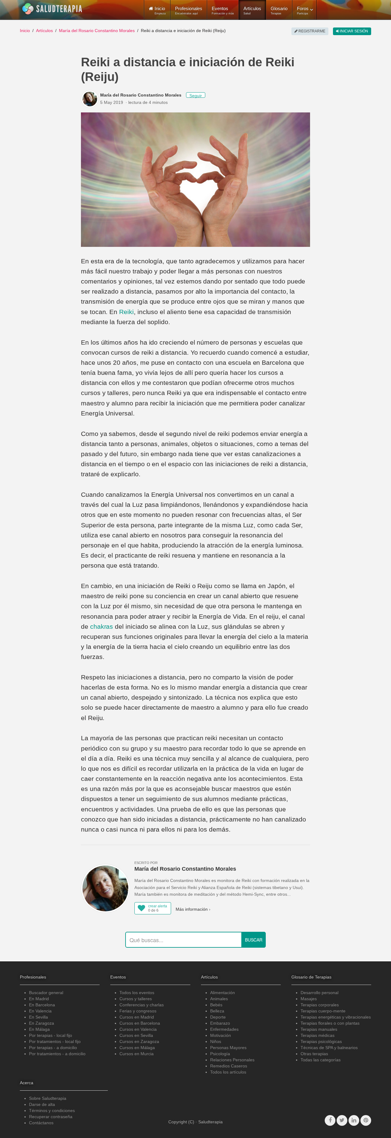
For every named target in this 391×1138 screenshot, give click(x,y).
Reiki (126, 311)
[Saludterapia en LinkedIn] (354, 1120)
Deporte (218, 1017)
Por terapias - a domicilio (53, 1047)
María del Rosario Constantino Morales (97, 30)
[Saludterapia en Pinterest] (365, 1120)
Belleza (217, 1010)
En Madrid (39, 998)
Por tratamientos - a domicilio (57, 1053)
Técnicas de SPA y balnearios (329, 1047)
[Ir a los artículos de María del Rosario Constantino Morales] (90, 99)
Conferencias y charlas (141, 1004)
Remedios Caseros (228, 1065)
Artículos (252, 10)
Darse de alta (42, 1104)
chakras (101, 626)
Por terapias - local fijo (50, 1035)
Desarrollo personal (319, 992)
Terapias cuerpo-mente (323, 1010)
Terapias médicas (317, 1035)
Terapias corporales (320, 1004)
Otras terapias (314, 1053)
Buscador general (46, 992)
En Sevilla (38, 1017)
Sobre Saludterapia (47, 1098)
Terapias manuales (319, 1029)
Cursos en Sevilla (136, 1035)
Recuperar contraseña (50, 1116)
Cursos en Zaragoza (139, 1041)
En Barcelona (42, 1004)
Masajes (309, 998)
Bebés (216, 1004)
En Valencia (40, 1010)
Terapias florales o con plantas (330, 1023)
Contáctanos (41, 1122)
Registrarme (311, 31)
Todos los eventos (136, 992)
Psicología (220, 1053)
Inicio (25, 30)
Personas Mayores (228, 1047)
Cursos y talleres (135, 998)
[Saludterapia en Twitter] (342, 1120)
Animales (219, 998)
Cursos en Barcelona (139, 1023)
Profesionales (188, 10)
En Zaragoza (41, 1023)
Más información (192, 909)
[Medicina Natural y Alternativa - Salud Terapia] (52, 9)
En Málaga (39, 1029)
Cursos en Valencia (138, 1029)
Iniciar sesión (353, 31)
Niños (215, 1041)
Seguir (195, 95)
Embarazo (220, 1023)
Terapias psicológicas (321, 1041)
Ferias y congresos (137, 1010)
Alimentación (222, 992)
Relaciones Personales (232, 1059)
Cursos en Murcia (136, 1053)
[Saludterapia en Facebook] (330, 1120)
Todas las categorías (321, 1059)
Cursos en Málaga (137, 1047)
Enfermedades (224, 1029)
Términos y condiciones (52, 1110)
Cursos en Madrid (136, 1017)
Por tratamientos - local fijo (55, 1041)
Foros (303, 10)
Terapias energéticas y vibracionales (336, 1017)
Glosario (279, 10)
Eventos (223, 10)
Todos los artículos (228, 1072)
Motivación (220, 1035)
